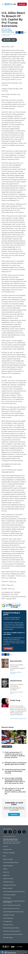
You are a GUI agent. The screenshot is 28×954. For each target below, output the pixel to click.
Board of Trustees (8, 859)
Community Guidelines (9, 894)
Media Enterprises (8, 865)
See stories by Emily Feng (18, 718)
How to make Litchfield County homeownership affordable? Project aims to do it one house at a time (15, 780)
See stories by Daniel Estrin (16, 692)
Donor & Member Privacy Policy (12, 905)
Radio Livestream (8, 888)
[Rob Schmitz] (5, 663)
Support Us (6, 875)
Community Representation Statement (14, 891)
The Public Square (8, 937)
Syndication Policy (8, 924)
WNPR (10, 842)
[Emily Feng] (5, 702)
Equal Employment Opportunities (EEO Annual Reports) (14, 902)
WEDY (16, 840)
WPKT (14, 842)
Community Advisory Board (10, 862)
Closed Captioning (8, 918)
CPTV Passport (7, 898)
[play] (2, 952)
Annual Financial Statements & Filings (13, 911)
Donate (22, 4)
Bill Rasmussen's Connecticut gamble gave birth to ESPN (15, 763)
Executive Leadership (9, 852)
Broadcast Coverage (8, 915)
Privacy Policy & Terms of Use (11, 908)
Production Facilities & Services (11, 931)
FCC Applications (7, 921)
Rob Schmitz (6, 29)
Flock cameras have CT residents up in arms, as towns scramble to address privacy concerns (15, 755)
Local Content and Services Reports (13, 934)
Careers (5, 869)
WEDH (4, 840)
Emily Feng (10, 32)
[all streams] (26, 952)
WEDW (12, 840)
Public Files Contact (7, 843)
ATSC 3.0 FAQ (16, 843)
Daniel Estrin (16, 681)
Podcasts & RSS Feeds (9, 885)
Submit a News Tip (8, 878)
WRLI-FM (18, 842)
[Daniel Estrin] (5, 683)
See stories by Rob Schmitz (15, 673)
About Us (5, 846)
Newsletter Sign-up (8, 882)
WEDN (8, 840)
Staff (4, 856)
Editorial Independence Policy (11, 928)
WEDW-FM (5, 842)
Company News (7, 849)
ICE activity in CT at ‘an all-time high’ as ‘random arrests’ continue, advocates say (15, 791)
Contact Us (6, 872)
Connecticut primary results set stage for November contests (15, 771)
